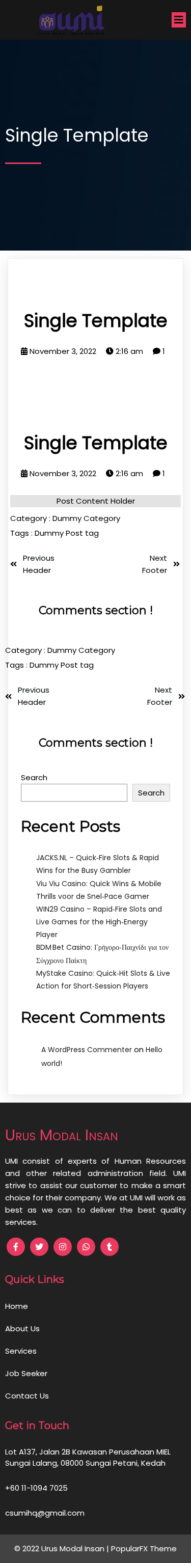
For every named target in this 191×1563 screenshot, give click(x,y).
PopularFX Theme (144, 1548)
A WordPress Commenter (86, 1050)
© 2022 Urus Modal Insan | (62, 1548)
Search (34, 777)
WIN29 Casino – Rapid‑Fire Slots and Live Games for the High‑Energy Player (99, 922)
